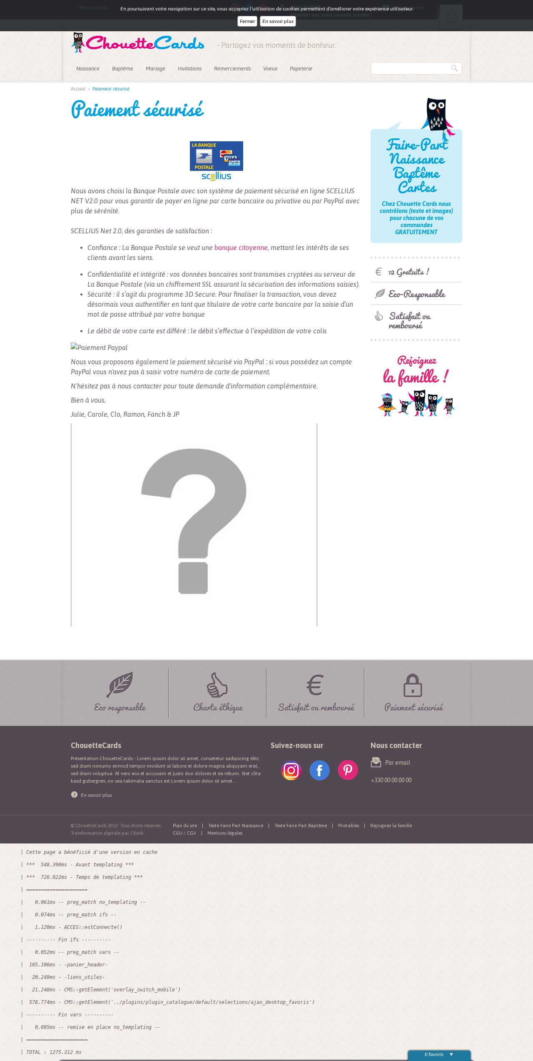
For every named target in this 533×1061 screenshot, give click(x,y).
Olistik (137, 833)
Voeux (270, 68)
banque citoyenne (241, 247)
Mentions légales (224, 833)
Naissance (88, 68)
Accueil (78, 88)
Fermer (247, 21)
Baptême (122, 68)
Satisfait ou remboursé (409, 320)
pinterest (348, 770)
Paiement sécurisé (413, 706)
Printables (348, 825)
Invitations (190, 68)
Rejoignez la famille (391, 825)
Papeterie (301, 68)
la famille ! (416, 370)
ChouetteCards (137, 43)
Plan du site (185, 825)
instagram (291, 770)
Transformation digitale (95, 833)
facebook (319, 770)
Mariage (155, 68)
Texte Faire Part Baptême (300, 825)
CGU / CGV (184, 833)
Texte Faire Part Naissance (235, 825)
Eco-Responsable (417, 293)
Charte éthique (217, 706)
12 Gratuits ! (409, 271)
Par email (397, 762)
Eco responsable (119, 706)
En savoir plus (278, 21)
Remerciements (232, 68)
